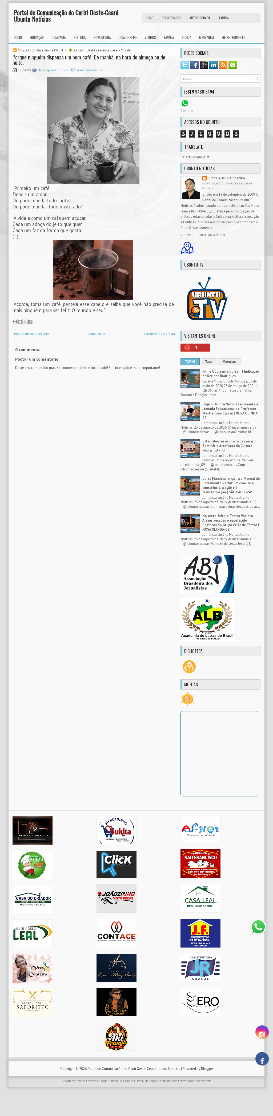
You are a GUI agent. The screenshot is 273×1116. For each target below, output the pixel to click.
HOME (149, 17)
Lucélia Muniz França (226, 178)
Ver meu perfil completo (202, 234)
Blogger (207, 1068)
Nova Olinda (102, 37)
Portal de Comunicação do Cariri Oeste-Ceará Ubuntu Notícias (66, 15)
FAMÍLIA (224, 17)
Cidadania (59, 37)
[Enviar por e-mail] (15, 321)
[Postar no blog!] (20, 321)
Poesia (186, 37)
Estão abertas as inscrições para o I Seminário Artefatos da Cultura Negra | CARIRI (230, 446)
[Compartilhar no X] (25, 321)
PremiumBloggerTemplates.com (157, 1081)
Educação (37, 37)
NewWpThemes (85, 1081)
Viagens (150, 37)
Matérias (229, 362)
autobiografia (200, 17)
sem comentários (89, 70)
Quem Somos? (171, 17)
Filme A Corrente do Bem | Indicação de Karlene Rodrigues (230, 373)
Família (169, 37)
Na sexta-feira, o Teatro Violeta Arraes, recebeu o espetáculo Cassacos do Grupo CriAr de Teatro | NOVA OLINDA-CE (230, 523)
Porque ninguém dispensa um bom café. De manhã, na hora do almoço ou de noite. (89, 59)
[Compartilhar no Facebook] (30, 321)
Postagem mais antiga (158, 334)
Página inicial (95, 334)
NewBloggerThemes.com (195, 1081)
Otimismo (62, 70)
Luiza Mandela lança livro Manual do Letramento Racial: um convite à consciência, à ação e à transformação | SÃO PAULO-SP (231, 485)
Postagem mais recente (31, 334)
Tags (208, 362)
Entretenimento (233, 37)
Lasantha (129, 1081)
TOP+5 (190, 362)
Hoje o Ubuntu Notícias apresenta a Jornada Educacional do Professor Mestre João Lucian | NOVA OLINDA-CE (230, 411)
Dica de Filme (128, 37)
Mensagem (206, 37)
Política (80, 37)
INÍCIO (18, 37)
